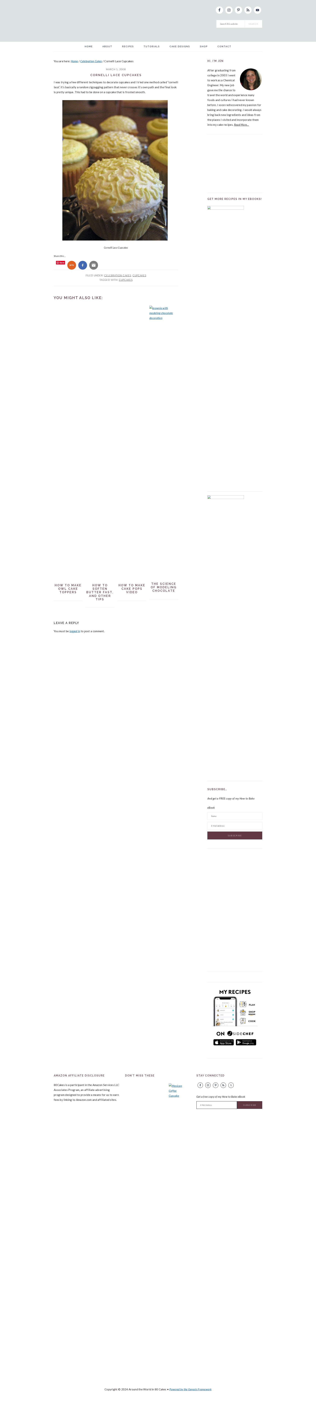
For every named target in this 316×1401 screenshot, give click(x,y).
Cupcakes (139, 275)
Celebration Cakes (117, 275)
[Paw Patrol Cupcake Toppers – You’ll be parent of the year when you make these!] (135, 1221)
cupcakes (126, 279)
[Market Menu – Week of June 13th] (178, 1220)
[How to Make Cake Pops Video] (132, 579)
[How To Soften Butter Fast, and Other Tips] (100, 579)
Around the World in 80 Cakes (113, 21)
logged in (74, 631)
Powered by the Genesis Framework (190, 1389)
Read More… (241, 124)
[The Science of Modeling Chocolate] (163, 318)
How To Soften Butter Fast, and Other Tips (100, 592)
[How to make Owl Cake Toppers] (68, 579)
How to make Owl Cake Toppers (68, 589)
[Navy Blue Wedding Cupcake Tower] (156, 1221)
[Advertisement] (234, 161)
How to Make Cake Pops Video (131, 589)
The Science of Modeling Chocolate (164, 587)
